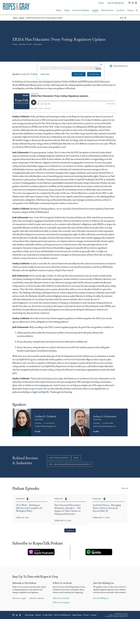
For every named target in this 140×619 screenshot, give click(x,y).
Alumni (38, 615)
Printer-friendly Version (120, 66)
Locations (120, 10)
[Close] (101, 64)
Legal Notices (77, 615)
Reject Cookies (79, 74)
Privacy (86, 615)
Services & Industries (81, 10)
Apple (35, 391)
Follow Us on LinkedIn (61, 598)
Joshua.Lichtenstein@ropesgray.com (104, 426)
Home (15, 18)
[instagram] (129, 3)
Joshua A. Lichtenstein (104, 416)
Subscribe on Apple (19, 598)
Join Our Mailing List (116, 3)
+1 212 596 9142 (49, 423)
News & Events (107, 10)
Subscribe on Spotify (36, 598)
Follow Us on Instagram (61, 602)
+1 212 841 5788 (107, 423)
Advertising (29, 615)
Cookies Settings (45, 74)
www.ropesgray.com (43, 385)
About (58, 10)
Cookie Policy (48, 615)
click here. (98, 68)
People (67, 10)
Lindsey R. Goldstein (30, 74)
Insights (95, 10)
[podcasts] (136, 3)
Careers (130, 10)
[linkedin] (132, 3)
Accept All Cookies (94, 74)
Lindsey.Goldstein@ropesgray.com (45, 426)
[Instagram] (13, 615)
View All (125, 488)
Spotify (45, 391)
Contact (101, 3)
